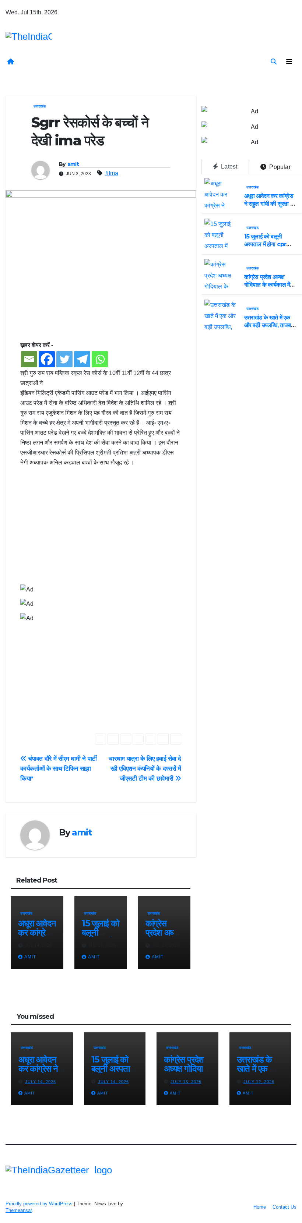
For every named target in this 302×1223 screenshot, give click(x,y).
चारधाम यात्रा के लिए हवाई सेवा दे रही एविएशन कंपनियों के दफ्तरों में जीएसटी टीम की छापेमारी (145, 768)
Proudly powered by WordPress (40, 1203)
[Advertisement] (100, 530)
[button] (274, 62)
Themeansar (19, 1210)
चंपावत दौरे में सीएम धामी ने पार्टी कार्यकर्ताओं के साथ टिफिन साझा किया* (58, 768)
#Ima (111, 173)
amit (73, 164)
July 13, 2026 (186, 1081)
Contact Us (284, 1207)
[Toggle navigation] (289, 62)
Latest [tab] (228, 166)
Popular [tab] (279, 167)
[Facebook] (47, 359)
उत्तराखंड (40, 106)
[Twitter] (64, 359)
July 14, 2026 (40, 1081)
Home (259, 1207)
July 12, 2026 (258, 1081)
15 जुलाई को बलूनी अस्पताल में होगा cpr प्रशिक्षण (265, 244)
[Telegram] (82, 359)
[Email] (29, 359)
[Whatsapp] (100, 359)
